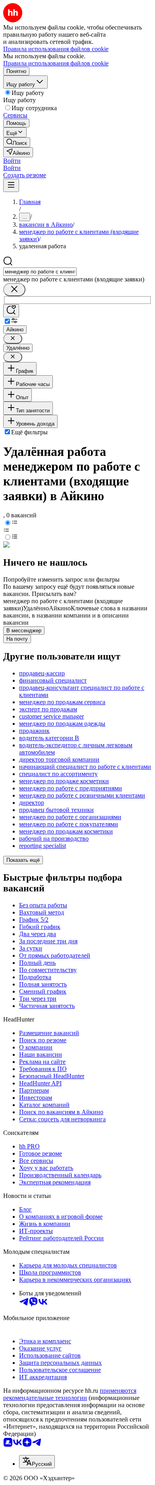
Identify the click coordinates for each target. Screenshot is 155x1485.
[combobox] (40, 271)
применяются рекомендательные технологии (69, 1394)
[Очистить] (14, 289)
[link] (16, 142)
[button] (12, 160)
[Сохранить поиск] (11, 310)
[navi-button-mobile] (11, 185)
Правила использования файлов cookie (55, 63)
